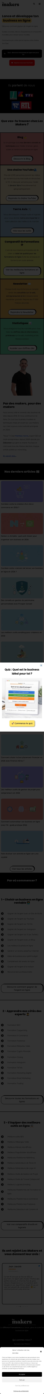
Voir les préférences (22, 1386)
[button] (41, 1352)
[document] (22, 697)
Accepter (22, 1374)
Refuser (22, 1380)
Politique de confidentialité (21, 1391)
